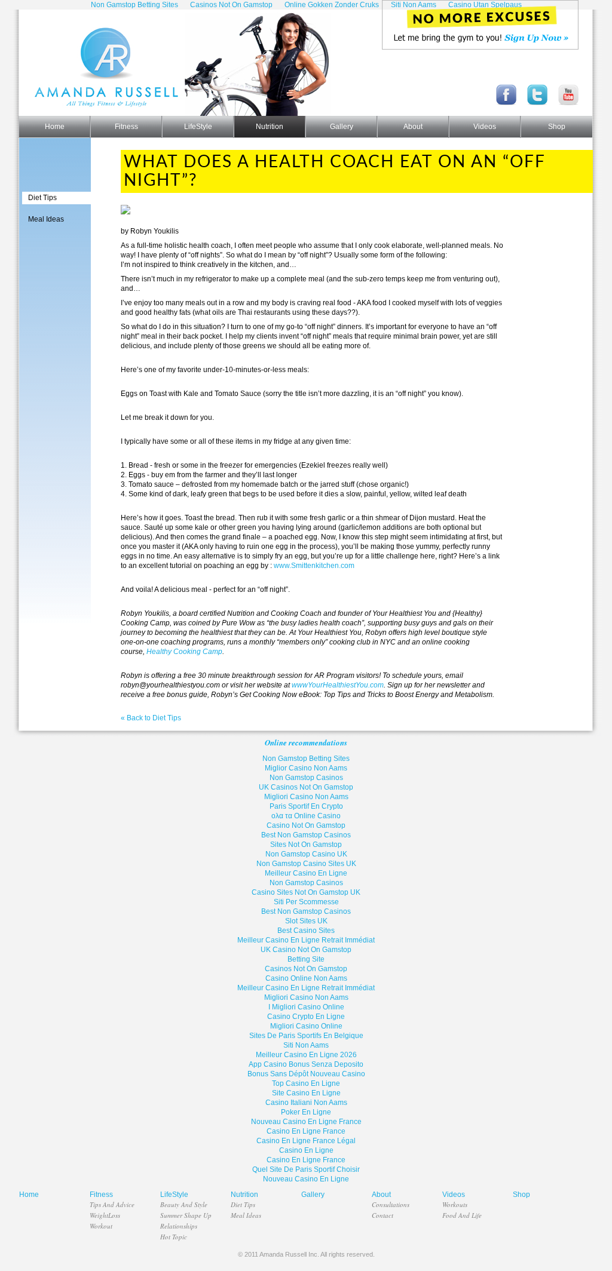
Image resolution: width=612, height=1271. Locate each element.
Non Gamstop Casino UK (306, 854)
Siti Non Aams (306, 1045)
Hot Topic (173, 1236)
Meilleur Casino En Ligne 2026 (306, 1055)
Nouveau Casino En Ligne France (306, 1122)
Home (55, 126)
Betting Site (306, 959)
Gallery (341, 126)
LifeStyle (198, 126)
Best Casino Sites (306, 930)
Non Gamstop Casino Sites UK (306, 863)
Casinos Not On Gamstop (306, 969)
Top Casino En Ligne (306, 1083)
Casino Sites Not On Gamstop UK (306, 892)
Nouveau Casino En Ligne (306, 1179)
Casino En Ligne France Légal (306, 1141)
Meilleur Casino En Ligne (306, 873)
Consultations (390, 1204)
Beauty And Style (183, 1204)
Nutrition (269, 126)
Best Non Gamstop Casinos (306, 835)
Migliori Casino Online (306, 1026)
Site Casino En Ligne (306, 1093)
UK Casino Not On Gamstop (306, 949)
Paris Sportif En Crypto (306, 806)
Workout (101, 1225)
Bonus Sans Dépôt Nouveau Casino (306, 1074)
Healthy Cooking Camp (184, 651)
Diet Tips (42, 198)
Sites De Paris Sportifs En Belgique (306, 1035)
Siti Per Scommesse (306, 902)
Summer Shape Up (186, 1215)
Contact (382, 1215)
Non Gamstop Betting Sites (306, 758)
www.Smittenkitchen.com (314, 565)
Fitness (126, 126)
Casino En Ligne (306, 1150)
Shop (556, 126)
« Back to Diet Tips (151, 718)
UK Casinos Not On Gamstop (306, 787)
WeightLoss (105, 1215)
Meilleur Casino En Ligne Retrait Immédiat (306, 940)
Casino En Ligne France (306, 1131)
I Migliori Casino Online (306, 1007)
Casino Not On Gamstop (306, 825)
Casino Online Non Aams (306, 978)
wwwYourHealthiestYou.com (338, 685)
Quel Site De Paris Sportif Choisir (306, 1169)
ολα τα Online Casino (306, 816)
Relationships (178, 1225)
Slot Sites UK (306, 921)
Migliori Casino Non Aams (306, 797)
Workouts (454, 1204)
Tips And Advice (112, 1204)
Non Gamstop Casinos (306, 777)
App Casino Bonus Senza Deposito (306, 1064)
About (413, 126)
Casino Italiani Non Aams (306, 1102)
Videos (484, 126)
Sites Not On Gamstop (306, 844)
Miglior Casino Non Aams (306, 768)
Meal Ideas (46, 219)
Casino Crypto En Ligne (306, 1016)
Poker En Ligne (306, 1112)
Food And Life (462, 1215)
